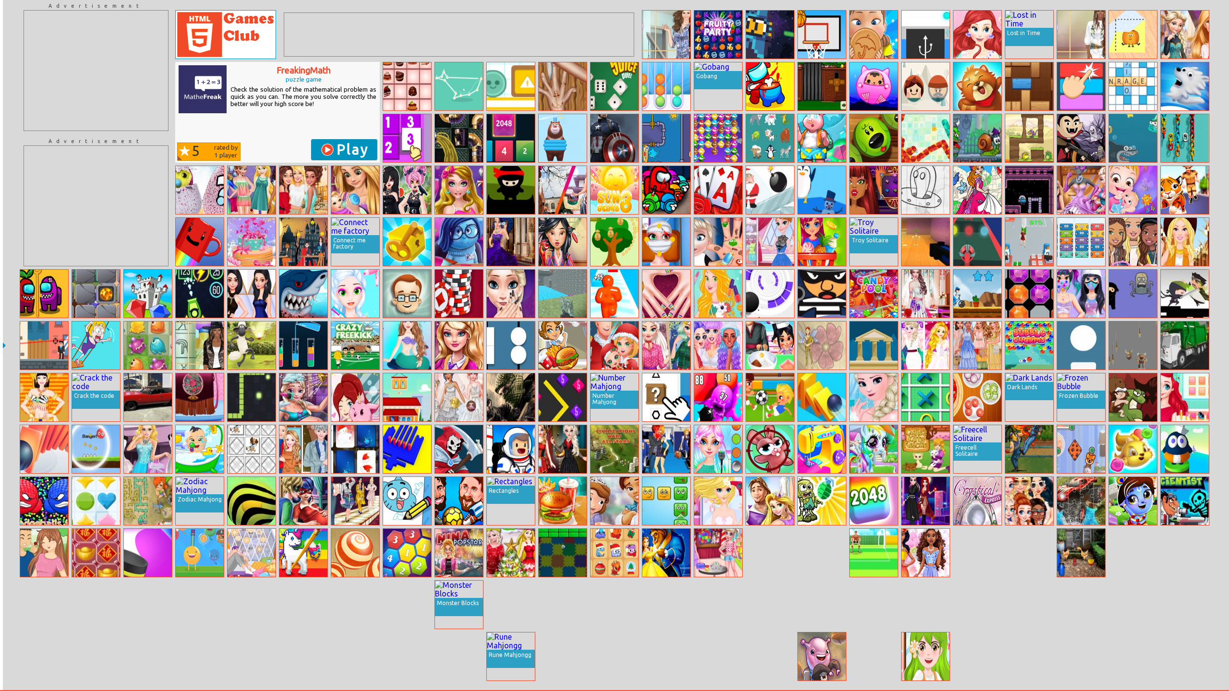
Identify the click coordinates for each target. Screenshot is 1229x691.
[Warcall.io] (458, 449)
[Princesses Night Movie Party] (251, 190)
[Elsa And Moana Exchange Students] (562, 190)
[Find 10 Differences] (44, 604)
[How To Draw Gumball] (407, 501)
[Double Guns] (303, 656)
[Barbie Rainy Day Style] (1133, 241)
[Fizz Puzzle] (510, 86)
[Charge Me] (925, 34)
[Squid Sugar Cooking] (873, 34)
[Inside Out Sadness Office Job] (458, 241)
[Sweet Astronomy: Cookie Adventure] (821, 656)
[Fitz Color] (1081, 86)
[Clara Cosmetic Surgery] (666, 241)
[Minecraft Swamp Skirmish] (925, 241)
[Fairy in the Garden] (821, 345)
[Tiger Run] (1184, 190)
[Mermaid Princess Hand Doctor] (666, 293)
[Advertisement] (96, 71)
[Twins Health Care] (251, 604)
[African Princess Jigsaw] (614, 604)
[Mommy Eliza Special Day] (718, 604)
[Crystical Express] (977, 501)
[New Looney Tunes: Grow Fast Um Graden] (562, 604)
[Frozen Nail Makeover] (873, 397)
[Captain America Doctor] (614, 138)
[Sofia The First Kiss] (614, 501)
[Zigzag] (925, 138)
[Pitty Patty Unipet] (355, 397)
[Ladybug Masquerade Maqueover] (510, 241)
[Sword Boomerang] (1133, 293)
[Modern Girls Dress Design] (1081, 190)
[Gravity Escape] (1029, 190)
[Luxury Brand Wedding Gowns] (458, 397)
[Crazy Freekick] (355, 345)
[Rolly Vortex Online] (770, 293)
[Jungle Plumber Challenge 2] (147, 501)
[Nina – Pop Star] (458, 552)
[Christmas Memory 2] (355, 449)
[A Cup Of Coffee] (199, 241)
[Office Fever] (1029, 241)
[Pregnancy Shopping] (1184, 604)
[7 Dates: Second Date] (44, 552)
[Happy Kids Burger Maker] (562, 501)
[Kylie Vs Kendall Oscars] (251, 293)
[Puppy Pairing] (251, 449)
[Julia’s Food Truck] (562, 345)
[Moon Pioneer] (510, 449)
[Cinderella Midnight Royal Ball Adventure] (1029, 604)
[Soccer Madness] (770, 397)
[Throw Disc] (147, 552)
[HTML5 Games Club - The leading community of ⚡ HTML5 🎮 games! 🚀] (226, 35)
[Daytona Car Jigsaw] (147, 397)
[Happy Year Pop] (96, 552)
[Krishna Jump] (1133, 501)
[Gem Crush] (147, 293)
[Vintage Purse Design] (199, 397)
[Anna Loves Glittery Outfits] (770, 241)
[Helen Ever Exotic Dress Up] (1081, 34)
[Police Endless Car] (96, 656)
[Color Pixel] (303, 552)
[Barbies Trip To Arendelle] (1184, 34)
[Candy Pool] (873, 293)
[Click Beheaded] (1184, 293)
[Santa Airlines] (666, 604)
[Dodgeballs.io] (44, 501)
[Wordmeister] (1133, 86)
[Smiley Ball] (96, 449)
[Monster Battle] (1133, 449)
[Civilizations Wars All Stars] (614, 449)
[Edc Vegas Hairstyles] (718, 501)
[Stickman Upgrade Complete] (510, 604)
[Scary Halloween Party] (303, 241)
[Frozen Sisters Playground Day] (718, 552)
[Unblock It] (1029, 86)
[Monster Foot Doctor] (925, 604)
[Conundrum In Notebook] (1029, 656)
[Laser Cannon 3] (1029, 138)
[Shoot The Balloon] (199, 552)
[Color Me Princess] (977, 190)
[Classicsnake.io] (251, 397)
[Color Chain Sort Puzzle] (1184, 138)
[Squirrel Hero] (977, 86)
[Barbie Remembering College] (873, 604)
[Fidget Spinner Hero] (977, 656)
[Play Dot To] (458, 86)
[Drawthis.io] (666, 656)
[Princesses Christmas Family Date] (510, 552)
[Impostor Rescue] (44, 293)
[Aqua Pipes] (458, 138)
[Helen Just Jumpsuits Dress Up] (666, 34)
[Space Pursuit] (770, 34)
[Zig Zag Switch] (562, 397)
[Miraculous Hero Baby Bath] (147, 604)
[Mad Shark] (1133, 138)
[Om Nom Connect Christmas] (614, 552)
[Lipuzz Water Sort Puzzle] (303, 345)
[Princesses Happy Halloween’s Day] (562, 449)
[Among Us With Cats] (666, 190)
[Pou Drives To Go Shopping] (1184, 552)
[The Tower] (873, 345)
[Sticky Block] (407, 449)
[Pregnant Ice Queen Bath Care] (303, 397)
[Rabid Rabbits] (770, 449)
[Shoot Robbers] (821, 293)
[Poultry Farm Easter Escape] (1081, 552)
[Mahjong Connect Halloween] (614, 656)
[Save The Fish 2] (666, 138)
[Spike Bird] (199, 604)
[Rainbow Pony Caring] (873, 449)
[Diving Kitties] (873, 86)
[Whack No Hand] (562, 86)
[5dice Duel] (614, 86)
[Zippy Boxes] (407, 241)
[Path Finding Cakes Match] (407, 86)
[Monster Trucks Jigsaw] (1081, 501)
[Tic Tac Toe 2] (925, 397)
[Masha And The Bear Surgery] (977, 552)
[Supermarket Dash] (821, 241)
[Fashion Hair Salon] (355, 293)
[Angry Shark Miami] (303, 293)
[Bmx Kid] (977, 293)
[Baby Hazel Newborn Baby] (1133, 190)
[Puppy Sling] (1081, 449)
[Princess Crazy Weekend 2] (718, 449)
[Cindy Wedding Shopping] (147, 449)
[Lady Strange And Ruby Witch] (925, 501)
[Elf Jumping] (821, 604)
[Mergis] (1081, 241)
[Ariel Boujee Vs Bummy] (1184, 397)
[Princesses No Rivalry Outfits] (1029, 501)
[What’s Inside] (666, 397)
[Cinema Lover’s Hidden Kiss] (1081, 656)
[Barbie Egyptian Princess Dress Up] (44, 397)
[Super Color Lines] (1029, 293)
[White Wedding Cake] (251, 241)
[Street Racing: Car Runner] (1133, 552)
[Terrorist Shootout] (510, 397)
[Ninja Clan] (510, 190)
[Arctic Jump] (821, 190)
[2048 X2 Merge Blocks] (510, 138)
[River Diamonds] (96, 293)
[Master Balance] (1133, 656)
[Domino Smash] (44, 449)
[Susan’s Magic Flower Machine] (925, 656)
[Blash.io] (44, 656)
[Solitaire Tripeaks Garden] (718, 190)
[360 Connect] (407, 552)
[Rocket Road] (977, 241)
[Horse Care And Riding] (407, 604)
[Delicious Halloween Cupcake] (770, 345)
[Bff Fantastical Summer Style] (770, 552)
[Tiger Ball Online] (251, 501)
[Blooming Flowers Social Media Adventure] (925, 552)
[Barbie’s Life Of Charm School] (770, 604)
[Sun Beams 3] (614, 190)
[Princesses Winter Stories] (251, 552)
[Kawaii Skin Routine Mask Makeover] (1081, 293)
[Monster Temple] (147, 345)
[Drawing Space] (925, 190)
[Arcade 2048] (873, 501)
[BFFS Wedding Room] (925, 345)
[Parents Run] (355, 604)
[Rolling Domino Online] (821, 397)
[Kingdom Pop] (96, 501)
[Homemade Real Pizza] (977, 397)
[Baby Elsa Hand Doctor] (718, 241)
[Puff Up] (718, 397)
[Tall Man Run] (614, 293)
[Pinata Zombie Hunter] (821, 501)
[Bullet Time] (44, 345)
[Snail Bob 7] (977, 138)
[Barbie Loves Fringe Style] (1184, 241)
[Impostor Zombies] (355, 656)
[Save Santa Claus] (770, 190)
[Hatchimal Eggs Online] (199, 190)
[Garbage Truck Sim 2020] (1184, 345)
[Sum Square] (407, 138)
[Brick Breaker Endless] (199, 293)
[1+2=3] (407, 293)
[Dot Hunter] (1081, 345)
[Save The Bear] (562, 138)
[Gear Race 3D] (303, 604)
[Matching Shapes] (510, 345)
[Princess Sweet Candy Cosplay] (147, 656)
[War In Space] (718, 656)
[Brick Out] (562, 552)
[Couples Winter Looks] (303, 449)
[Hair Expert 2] (1133, 604)
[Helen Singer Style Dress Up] (199, 345)
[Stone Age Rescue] (1133, 397)
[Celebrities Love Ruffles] (977, 345)
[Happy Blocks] (666, 501)
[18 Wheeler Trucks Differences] (1081, 604)
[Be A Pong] (458, 656)
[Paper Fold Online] (1133, 34)
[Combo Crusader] (821, 552)
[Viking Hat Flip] (770, 656)
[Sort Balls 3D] (666, 86)
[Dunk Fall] (821, 34)
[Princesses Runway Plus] (355, 501)
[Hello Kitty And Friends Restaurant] (562, 656)
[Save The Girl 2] (96, 345)
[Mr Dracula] (1081, 138)
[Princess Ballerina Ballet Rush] (770, 501)
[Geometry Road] (199, 656)
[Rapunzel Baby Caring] (355, 190)
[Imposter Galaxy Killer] (770, 86)
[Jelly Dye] (1184, 656)
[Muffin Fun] (718, 138)
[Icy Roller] (1184, 86)
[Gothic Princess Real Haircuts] (407, 190)
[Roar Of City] (1029, 449)
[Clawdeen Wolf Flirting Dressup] (873, 190)
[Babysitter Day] (199, 449)
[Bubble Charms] (1029, 345)
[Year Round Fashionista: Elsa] (666, 345)
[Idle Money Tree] (614, 241)
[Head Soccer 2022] (458, 501)
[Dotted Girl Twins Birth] (303, 501)
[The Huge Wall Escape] (821, 86)
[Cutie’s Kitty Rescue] (925, 449)
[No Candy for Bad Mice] (355, 552)
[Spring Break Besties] (303, 190)
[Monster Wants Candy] (96, 604)
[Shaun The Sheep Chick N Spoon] (251, 345)
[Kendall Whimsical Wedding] (925, 293)
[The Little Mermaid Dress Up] (407, 345)
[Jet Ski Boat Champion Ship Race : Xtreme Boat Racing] (873, 656)
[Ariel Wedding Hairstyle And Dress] (977, 34)
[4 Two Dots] (925, 86)
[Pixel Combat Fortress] (562, 293)
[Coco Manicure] (510, 293)
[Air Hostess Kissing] (666, 449)
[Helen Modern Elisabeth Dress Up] (407, 656)
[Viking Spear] (1133, 345)
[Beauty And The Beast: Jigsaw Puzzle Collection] (666, 552)
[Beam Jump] (1184, 449)
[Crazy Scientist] (1184, 501)
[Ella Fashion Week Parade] (458, 345)
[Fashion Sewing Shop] (821, 449)
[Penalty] (873, 552)
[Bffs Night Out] (977, 604)
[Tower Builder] (407, 397)
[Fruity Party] (718, 34)
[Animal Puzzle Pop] (873, 138)
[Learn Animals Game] (770, 138)
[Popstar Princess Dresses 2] (458, 190)
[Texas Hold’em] (458, 293)
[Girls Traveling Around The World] (718, 345)
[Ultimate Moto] (1029, 552)
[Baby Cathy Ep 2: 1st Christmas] (614, 345)
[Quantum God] (251, 656)
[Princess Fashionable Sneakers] (718, 293)
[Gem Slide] (821, 138)
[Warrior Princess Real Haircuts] (562, 241)
